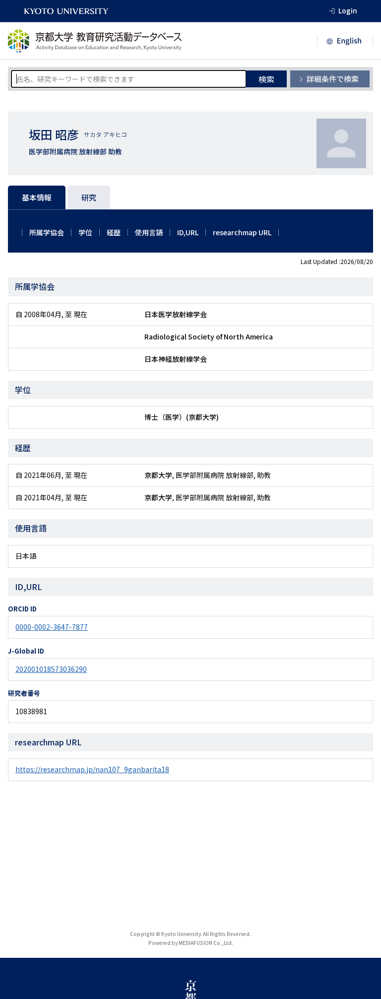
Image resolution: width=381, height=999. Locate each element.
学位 (85, 232)
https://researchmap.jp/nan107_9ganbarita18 (92, 769)
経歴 (114, 232)
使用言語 (149, 232)
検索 (266, 79)
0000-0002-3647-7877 (51, 627)
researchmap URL (242, 232)
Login (347, 10)
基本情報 (37, 197)
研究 (88, 197)
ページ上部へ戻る (362, 980)
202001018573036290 (51, 669)
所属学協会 (46, 232)
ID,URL (187, 232)
